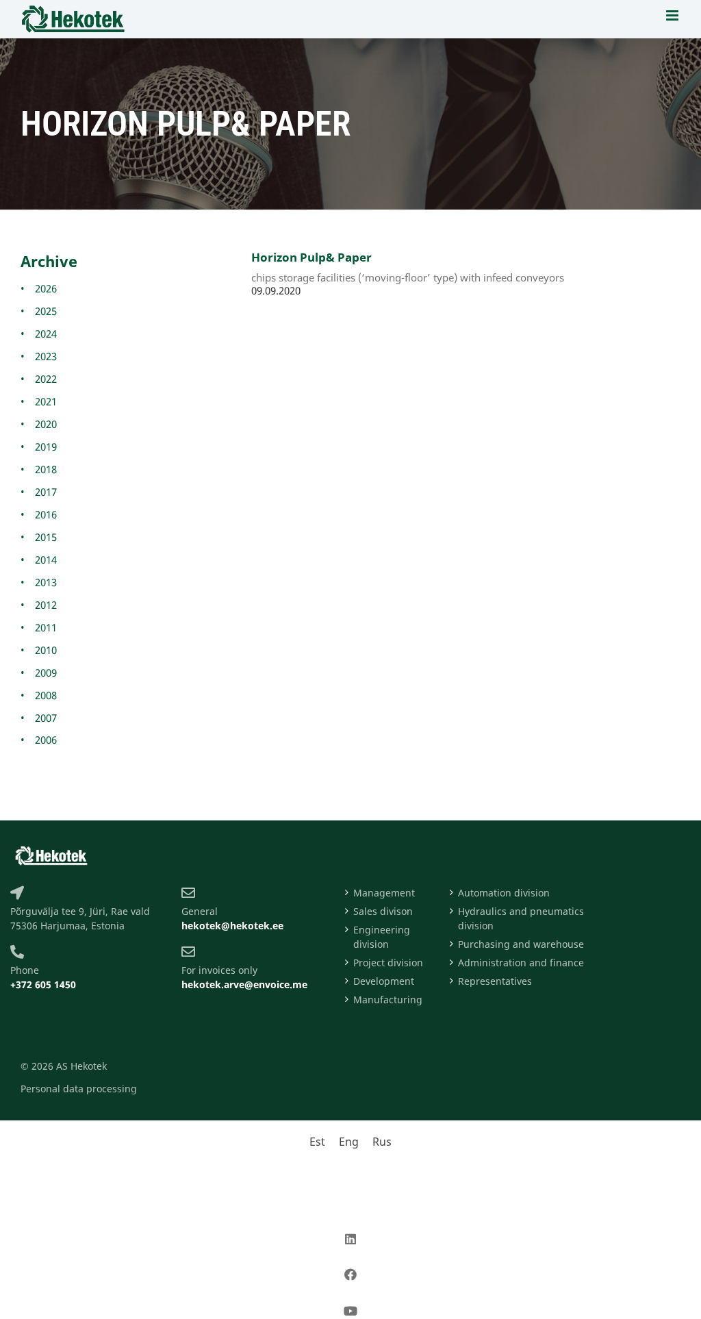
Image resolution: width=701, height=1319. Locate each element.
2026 (46, 288)
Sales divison (383, 911)
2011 (46, 627)
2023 (46, 356)
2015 (46, 537)
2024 (46, 333)
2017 (46, 492)
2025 (46, 311)
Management (384, 892)
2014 (46, 559)
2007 (46, 718)
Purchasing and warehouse (521, 944)
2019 (46, 446)
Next (314, 328)
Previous (274, 328)
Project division (388, 962)
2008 (46, 695)
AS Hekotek (81, 1065)
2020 (46, 424)
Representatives (495, 981)
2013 (46, 582)
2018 (46, 469)
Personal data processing (79, 1088)
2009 (46, 672)
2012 (46, 605)
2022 (46, 379)
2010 (46, 650)
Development (383, 981)
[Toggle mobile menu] (673, 15)
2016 (46, 514)
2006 (46, 739)
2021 (46, 401)
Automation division (504, 892)
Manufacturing (387, 999)
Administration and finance (521, 962)
